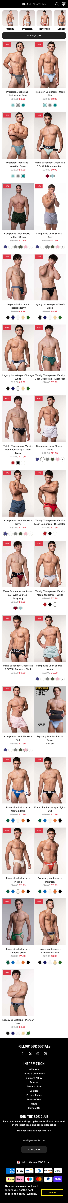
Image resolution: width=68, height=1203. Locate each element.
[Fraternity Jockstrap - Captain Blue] (18, 780)
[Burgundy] (47, 176)
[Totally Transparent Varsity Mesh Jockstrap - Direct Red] (50, 493)
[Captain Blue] (13, 820)
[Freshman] (18, 820)
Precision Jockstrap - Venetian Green (18, 164)
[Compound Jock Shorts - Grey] (50, 206)
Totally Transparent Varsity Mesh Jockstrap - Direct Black (18, 449)
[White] (10, 246)
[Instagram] (37, 1053)
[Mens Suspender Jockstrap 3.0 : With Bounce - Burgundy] (18, 564)
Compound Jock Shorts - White (50, 448)
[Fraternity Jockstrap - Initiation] (50, 851)
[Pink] (25, 246)
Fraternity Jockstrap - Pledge (18, 880)
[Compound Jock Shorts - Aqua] (50, 638)
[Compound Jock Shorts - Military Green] (18, 206)
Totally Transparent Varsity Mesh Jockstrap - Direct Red (49, 522)
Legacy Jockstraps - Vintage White (18, 377)
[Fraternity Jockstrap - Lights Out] (50, 780)
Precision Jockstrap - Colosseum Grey (18, 93)
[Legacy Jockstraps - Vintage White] (18, 348)
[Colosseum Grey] (18, 105)
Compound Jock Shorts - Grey (50, 235)
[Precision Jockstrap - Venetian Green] (18, 135)
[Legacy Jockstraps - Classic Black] (50, 277)
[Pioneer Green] (28, 317)
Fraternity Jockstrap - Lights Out (50, 809)
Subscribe (34, 1149)
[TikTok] (45, 1053)
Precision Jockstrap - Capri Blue (50, 93)
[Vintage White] (18, 317)
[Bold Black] (18, 462)
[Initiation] (23, 820)
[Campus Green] (8, 820)
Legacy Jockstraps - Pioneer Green (18, 1021)
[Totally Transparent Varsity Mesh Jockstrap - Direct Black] (18, 418)
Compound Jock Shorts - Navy (18, 522)
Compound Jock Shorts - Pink (18, 738)
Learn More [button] (12, 1198)
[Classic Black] (8, 317)
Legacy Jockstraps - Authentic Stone (50, 951)
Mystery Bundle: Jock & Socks (50, 738)
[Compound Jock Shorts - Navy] (18, 493)
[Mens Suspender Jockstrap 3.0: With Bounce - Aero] (50, 135)
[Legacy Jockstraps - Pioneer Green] (18, 992)
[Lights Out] (28, 820)
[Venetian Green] (23, 105)
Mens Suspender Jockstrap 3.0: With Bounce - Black (18, 667)
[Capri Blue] (13, 105)
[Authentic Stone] (23, 317)
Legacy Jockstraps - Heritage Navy (18, 306)
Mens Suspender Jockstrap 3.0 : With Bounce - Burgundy (18, 595)
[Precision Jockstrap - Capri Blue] (50, 64)
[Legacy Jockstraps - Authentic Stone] (50, 921)
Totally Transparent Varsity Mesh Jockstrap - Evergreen (49, 377)
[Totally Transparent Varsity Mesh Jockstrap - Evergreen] (50, 348)
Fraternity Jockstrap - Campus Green (18, 951)
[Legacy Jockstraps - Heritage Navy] (18, 277)
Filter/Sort (34, 35)
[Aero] (52, 176)
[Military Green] (20, 246)
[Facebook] (22, 1053)
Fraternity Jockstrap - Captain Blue (18, 809)
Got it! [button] (52, 1192)
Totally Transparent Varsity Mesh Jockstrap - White (50, 593)
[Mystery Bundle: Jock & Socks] (50, 709)
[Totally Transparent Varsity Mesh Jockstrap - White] (50, 564)
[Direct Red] (13, 462)
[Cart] (63, 3)
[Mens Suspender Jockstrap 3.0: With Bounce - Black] (18, 638)
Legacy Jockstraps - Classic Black (49, 306)
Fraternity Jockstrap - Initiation (50, 880)
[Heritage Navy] (13, 317)
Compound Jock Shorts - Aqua (50, 667)
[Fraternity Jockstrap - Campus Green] (18, 921)
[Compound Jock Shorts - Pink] (18, 709)
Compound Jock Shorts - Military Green (18, 235)
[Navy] (5, 246)
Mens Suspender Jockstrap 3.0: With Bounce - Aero (50, 164)
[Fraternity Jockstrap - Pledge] (18, 851)
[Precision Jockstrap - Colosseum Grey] (18, 64)
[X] (30, 1053)
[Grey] (15, 246)
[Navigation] (4, 4)
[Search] (56, 3)
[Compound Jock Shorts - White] (50, 418)
